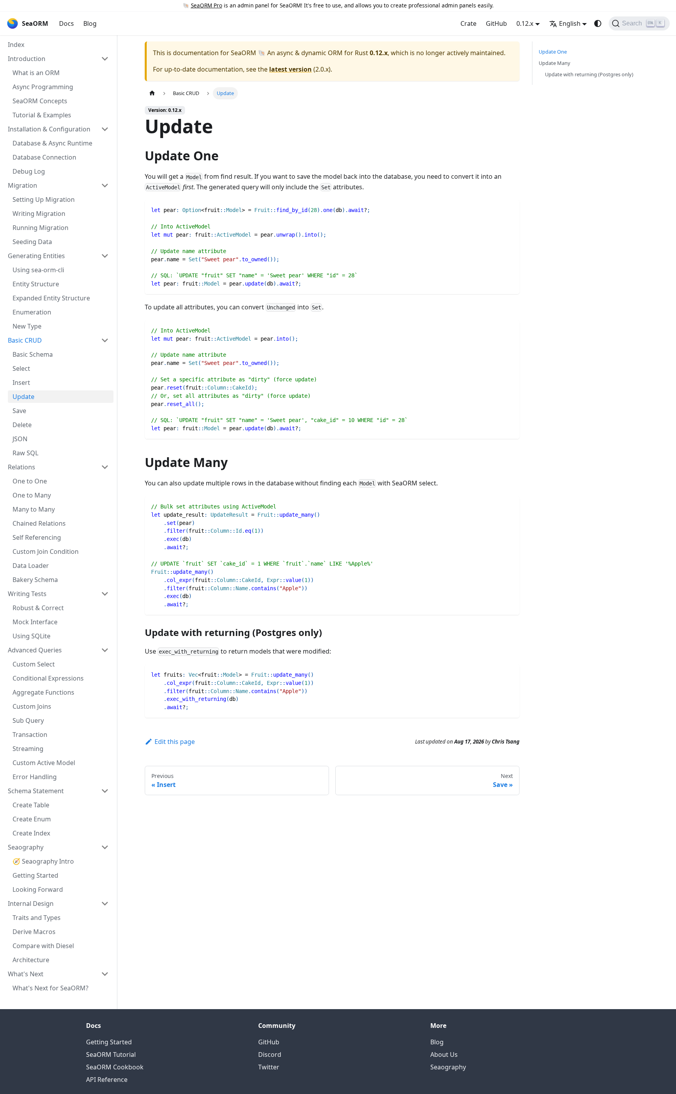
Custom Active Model (44, 762)
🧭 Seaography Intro (43, 861)
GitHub (496, 23)
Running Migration (40, 227)
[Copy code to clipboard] (509, 209)
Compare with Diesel (43, 945)
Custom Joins (32, 706)
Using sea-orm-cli (38, 270)
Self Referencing (37, 537)
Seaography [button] (25, 847)
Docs (66, 23)
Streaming (28, 748)
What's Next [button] (25, 974)
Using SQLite (31, 636)
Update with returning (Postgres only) (589, 74)
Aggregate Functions (43, 692)
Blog (90, 23)
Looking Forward (38, 889)
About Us (444, 1054)
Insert (21, 382)
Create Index (31, 833)
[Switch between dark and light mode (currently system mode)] (598, 23)
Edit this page (175, 741)
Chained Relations (39, 523)
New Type (27, 326)
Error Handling (35, 776)
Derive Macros (34, 931)
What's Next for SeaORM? (50, 988)
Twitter (268, 1067)
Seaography (448, 1067)
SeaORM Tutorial (111, 1054)
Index (16, 44)
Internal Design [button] (31, 903)
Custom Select (34, 664)
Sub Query (28, 720)
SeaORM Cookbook (115, 1067)
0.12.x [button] (524, 23)
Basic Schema (33, 354)
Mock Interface (35, 622)
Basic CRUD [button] (25, 340)
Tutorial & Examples (42, 115)
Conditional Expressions (48, 678)
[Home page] (152, 93)
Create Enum (32, 819)
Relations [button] (21, 467)
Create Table (31, 805)
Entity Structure (36, 284)
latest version (290, 69)
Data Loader (31, 565)
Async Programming (43, 87)
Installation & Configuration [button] (49, 129)
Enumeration (32, 312)
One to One (30, 481)
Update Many (554, 62)
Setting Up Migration (44, 199)
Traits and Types (37, 917)
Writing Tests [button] (27, 593)
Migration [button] (22, 185)
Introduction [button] (26, 58)
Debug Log (29, 171)
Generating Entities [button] (36, 255)
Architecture (31, 960)
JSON (20, 439)
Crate (468, 23)
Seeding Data (32, 241)
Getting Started (35, 875)
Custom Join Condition (46, 551)
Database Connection (44, 157)
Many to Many (34, 509)
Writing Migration (39, 213)
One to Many (32, 495)
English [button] (570, 23)
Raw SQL (25, 453)
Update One (553, 51)
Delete (22, 424)
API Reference (107, 1079)
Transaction (30, 734)
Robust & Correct (38, 608)
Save (19, 410)
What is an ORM (36, 72)
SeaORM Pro (206, 5)
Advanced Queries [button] (35, 650)
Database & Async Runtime (52, 143)
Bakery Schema (35, 579)
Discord (269, 1054)
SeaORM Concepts (40, 101)
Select (21, 368)
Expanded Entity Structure (51, 298)
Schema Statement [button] (36, 791)
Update (23, 396)
